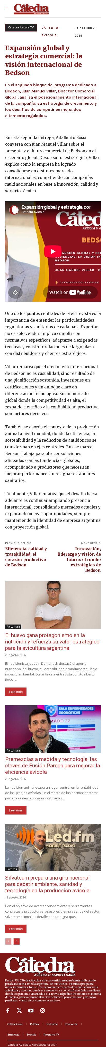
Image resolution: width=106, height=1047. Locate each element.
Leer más (16, 692)
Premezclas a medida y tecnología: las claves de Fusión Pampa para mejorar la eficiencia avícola (52, 765)
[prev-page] (8, 941)
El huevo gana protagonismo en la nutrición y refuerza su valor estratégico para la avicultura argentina (52, 641)
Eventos (12, 869)
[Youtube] (30, 1010)
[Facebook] (7, 1010)
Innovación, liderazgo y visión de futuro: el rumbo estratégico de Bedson (79, 559)
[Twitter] (19, 1010)
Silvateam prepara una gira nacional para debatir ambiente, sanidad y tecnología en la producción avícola (47, 884)
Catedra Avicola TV (21, 27)
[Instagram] (42, 1010)
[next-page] (16, 941)
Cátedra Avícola (49, 31)
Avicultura (13, 626)
